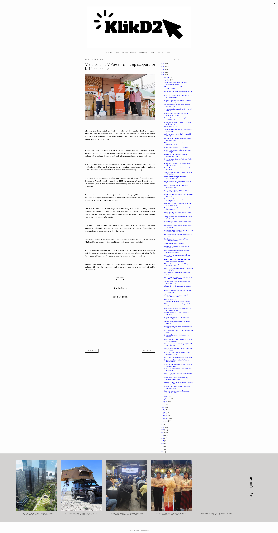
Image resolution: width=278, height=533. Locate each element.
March (164, 415)
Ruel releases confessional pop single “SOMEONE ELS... (177, 392)
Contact (160, 52)
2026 (163, 64)
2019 (162, 430)
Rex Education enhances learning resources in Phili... (175, 155)
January (165, 421)
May (164, 410)
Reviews (133, 52)
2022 (163, 75)
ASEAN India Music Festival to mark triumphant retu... (176, 313)
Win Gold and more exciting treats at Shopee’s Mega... (177, 387)
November (166, 80)
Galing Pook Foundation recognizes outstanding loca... (176, 83)
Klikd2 (131, 530)
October (165, 396)
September (166, 399)
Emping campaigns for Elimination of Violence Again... (176, 318)
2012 (162, 449)
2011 (162, 452)
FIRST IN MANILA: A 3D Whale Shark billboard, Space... (176, 353)
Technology (142, 52)
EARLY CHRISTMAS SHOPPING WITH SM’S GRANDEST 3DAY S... (177, 260)
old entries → (148, 350)
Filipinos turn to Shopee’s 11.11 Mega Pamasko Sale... (176, 264)
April (164, 413)
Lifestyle (109, 52)
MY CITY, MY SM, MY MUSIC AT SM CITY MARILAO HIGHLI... (177, 191)
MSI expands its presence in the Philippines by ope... (175, 143)
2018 (162, 432)
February (165, 418)
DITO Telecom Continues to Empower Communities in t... (177, 182)
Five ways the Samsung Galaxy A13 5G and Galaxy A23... (177, 309)
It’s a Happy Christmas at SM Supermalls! (178, 357)
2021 (162, 424)
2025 (163, 66)
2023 (163, 72)
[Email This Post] (123, 279)
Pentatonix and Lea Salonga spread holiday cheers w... (176, 251)
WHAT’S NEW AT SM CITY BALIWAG (176, 147)
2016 (162, 438)
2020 (163, 427)
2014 (162, 443)
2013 (162, 446)
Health (152, 52)
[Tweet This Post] (116, 279)
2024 (163, 69)
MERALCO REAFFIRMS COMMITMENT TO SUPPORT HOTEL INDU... (178, 231)
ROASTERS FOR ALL (171, 127)
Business (125, 52)
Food (117, 52)
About (168, 52)
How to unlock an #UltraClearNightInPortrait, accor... (177, 300)
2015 (162, 441)
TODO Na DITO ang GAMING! (174, 243)
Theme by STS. (144, 530)
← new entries (91, 350)
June (164, 407)
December (166, 77)
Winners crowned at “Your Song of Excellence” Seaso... (176, 296)
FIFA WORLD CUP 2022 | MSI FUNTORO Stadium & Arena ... (178, 96)
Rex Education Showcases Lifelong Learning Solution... (176, 240)
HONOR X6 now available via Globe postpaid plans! (176, 186)
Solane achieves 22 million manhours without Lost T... (177, 105)
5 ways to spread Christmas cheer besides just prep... (176, 114)
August (165, 401)
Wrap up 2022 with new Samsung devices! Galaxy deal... (176, 378)
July (164, 404)
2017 (162, 435)
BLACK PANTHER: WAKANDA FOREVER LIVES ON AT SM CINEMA (178, 278)
